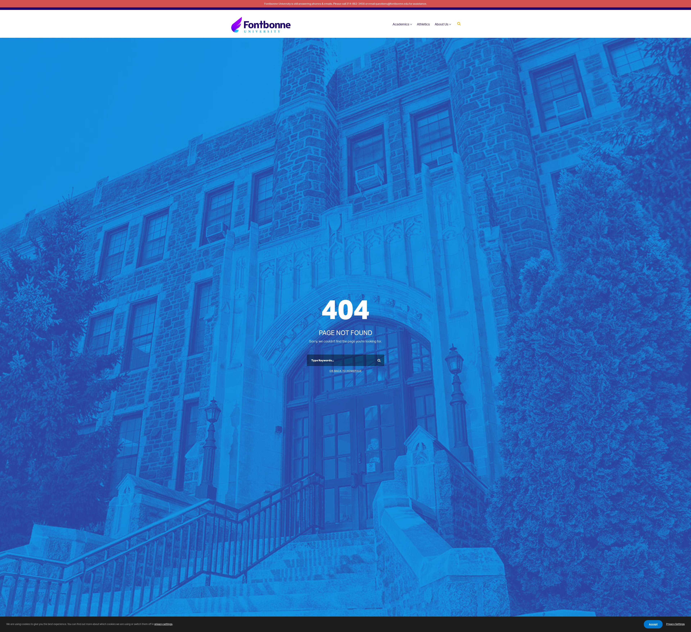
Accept (653, 624)
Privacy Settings (675, 624)
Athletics (423, 24)
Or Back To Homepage (345, 370)
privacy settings (163, 624)
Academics (401, 24)
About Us (441, 24)
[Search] (459, 23)
